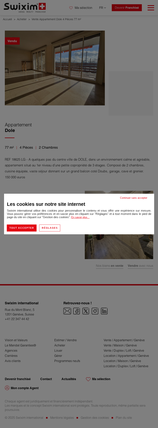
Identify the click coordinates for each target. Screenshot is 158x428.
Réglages (50, 228)
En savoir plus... (80, 217)
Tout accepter (21, 228)
